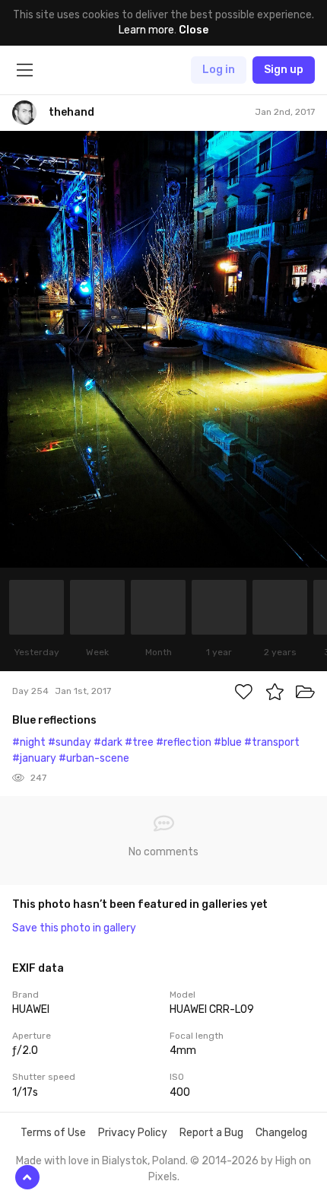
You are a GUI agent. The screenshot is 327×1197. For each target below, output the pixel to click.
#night (29, 742)
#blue (228, 742)
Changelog (281, 1132)
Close (193, 30)
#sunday (69, 742)
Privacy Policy (132, 1132)
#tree (139, 742)
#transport (272, 742)
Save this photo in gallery (74, 928)
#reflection (183, 742)
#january (34, 758)
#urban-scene (94, 758)
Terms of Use (53, 1132)
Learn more (146, 30)
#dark (108, 742)
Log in (218, 69)
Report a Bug (211, 1132)
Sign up (283, 69)
